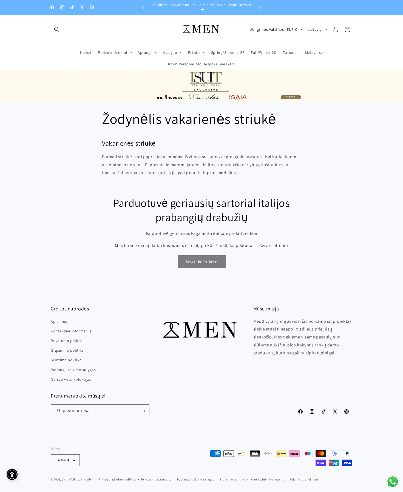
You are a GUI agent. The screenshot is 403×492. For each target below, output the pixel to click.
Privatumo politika (67, 340)
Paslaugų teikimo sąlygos (73, 369)
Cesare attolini (273, 245)
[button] (57, 29)
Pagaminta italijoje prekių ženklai (224, 233)
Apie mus (59, 321)
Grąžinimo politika (67, 350)
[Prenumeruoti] (143, 410)
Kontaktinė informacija (71, 331)
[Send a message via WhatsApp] (392, 481)
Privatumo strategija (156, 479)
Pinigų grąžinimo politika (117, 479)
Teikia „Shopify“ (81, 479)
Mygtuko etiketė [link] (201, 261)
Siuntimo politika (66, 359)
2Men (65, 479)
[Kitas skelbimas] (260, 7)
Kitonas (246, 245)
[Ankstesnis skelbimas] (143, 7)
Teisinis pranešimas (304, 479)
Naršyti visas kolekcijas (71, 379)
